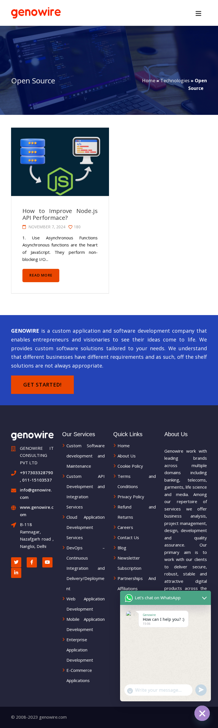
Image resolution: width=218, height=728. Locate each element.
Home (148, 80)
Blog (122, 547)
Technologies (175, 80)
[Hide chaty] (202, 713)
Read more (40, 275)
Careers (125, 527)
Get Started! (42, 384)
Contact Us (128, 537)
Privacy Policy (131, 496)
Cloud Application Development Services (85, 527)
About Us (127, 456)
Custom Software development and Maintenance (85, 456)
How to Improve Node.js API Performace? (60, 214)
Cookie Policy (130, 466)
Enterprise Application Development (79, 650)
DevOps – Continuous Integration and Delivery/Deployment (85, 568)
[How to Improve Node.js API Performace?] (60, 162)
